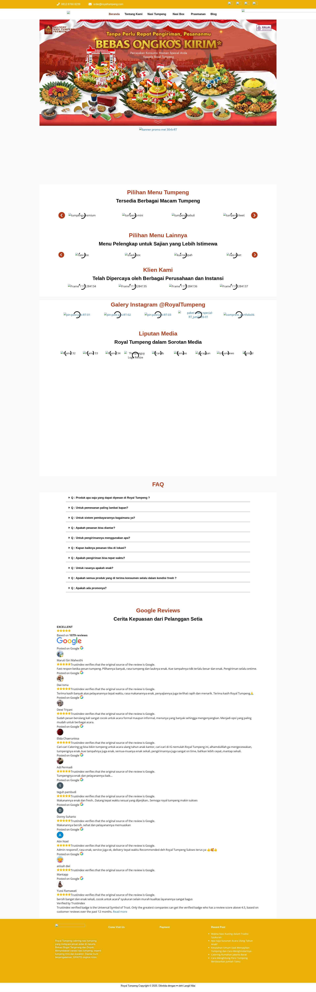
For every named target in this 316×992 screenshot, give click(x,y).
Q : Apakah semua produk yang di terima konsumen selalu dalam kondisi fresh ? (123, 578)
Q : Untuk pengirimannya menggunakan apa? (100, 537)
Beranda (114, 14)
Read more (120, 911)
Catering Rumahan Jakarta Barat (229, 954)
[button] (157, 14)
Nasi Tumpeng (156, 14)
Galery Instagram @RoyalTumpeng (158, 304)
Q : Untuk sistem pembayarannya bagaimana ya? (103, 517)
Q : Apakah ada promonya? (88, 588)
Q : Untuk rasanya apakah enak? (92, 568)
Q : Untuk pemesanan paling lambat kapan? (99, 507)
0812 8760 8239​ (70, 4)
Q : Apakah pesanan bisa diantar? (93, 527)
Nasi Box (178, 14)
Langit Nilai (189, 985)
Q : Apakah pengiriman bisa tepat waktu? (98, 558)
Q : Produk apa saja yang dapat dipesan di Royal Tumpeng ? (110, 497)
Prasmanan (198, 14)
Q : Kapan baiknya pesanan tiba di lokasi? (98, 548)
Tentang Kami (134, 14)
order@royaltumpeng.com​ (108, 4)
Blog (214, 14)
